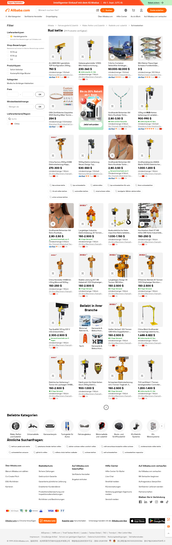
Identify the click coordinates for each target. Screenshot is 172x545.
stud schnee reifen (103, 191)
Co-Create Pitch (12, 476)
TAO (104, 533)
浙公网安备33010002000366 (129, 541)
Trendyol (112, 533)
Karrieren (9, 487)
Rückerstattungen (113, 487)
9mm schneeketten (145, 185)
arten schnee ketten (60, 197)
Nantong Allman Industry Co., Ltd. (61, 75)
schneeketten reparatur (134, 452)
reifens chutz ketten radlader (66, 452)
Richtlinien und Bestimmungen (51, 499)
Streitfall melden (112, 481)
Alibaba (51, 25)
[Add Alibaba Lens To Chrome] (48, 520)
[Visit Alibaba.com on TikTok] (167, 501)
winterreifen (97, 185)
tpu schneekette (79, 185)
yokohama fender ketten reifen (49, 446)
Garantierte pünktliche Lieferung (52, 481)
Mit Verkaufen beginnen (149, 476)
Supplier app (68, 521)
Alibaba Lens (11, 521)
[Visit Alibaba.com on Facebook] (140, 501)
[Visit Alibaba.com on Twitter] (151, 501)
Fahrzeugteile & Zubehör (68, 25)
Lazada (84, 533)
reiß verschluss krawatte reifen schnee (118, 446)
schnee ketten (90, 452)
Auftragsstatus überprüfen (150, 481)
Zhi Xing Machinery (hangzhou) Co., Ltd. (91, 77)
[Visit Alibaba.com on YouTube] (161, 501)
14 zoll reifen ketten (59, 191)
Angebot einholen (79, 479)
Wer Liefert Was (125, 533)
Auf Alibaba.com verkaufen (150, 471)
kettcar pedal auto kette (20, 446)
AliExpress (45, 533)
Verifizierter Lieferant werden (151, 487)
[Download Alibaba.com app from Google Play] (157, 520)
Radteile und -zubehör (118, 25)
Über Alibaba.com (13, 466)
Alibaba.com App (119, 521)
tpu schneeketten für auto (120, 185)
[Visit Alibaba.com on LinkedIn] (145, 501)
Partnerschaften (145, 492)
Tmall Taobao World (70, 533)
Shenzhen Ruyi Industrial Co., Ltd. (61, 124)
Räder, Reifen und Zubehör (93, 25)
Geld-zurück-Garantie (48, 476)
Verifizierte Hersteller (81, 474)
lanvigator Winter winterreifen (129, 191)
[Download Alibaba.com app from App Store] (138, 520)
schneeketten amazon (19, 452)
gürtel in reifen (41, 452)
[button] (97, 10)
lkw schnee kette (58, 185)
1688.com (56, 533)
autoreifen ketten (81, 191)
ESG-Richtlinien (11, 481)
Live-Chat (109, 476)
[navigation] (26, 217)
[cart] (134, 11)
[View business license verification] (110, 541)
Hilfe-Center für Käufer (115, 471)
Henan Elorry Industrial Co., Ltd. (120, 75)
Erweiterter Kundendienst (49, 487)
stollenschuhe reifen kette (151, 446)
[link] (168, 519)
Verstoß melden (112, 499)
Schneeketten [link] (137, 25)
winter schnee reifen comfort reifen (82, 446)
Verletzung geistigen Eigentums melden (118, 493)
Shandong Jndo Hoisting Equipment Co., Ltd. (150, 126)
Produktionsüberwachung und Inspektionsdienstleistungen (51, 493)
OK (40, 94)
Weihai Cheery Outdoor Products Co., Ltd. (150, 75)
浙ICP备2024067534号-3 (154, 541)
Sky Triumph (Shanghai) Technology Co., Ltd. (120, 126)
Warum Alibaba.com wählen (16, 471)
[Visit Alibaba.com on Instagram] (156, 501)
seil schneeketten (110, 452)
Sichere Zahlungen (46, 471)
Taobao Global (95, 533)
